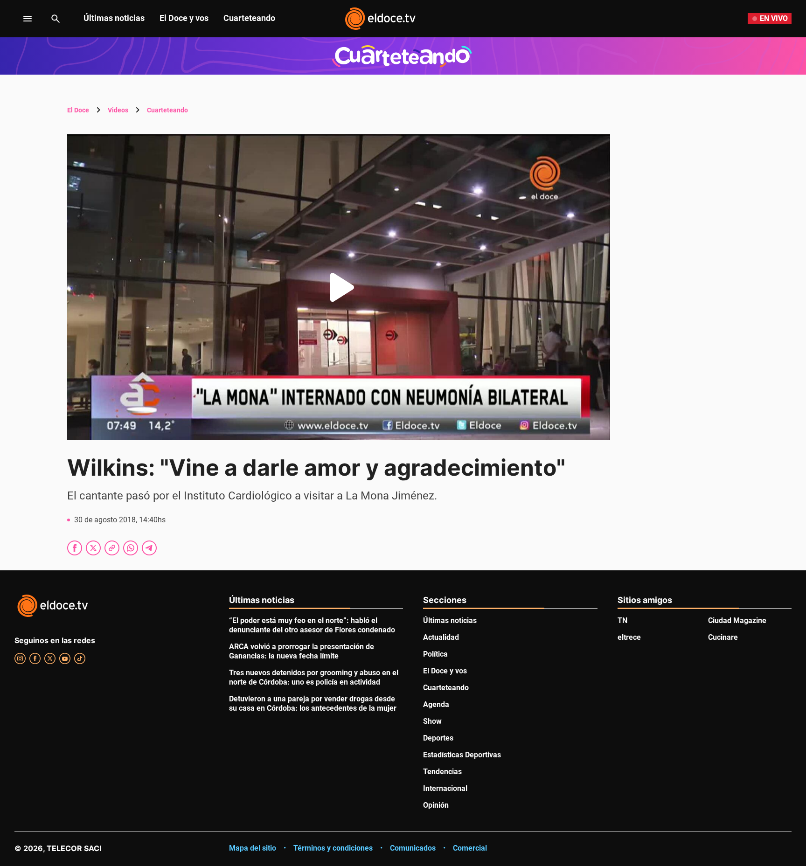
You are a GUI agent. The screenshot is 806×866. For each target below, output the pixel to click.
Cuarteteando (249, 18)
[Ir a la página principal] (380, 18)
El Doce (78, 110)
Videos (118, 110)
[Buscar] (55, 18)
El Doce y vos (184, 18)
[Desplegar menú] (20, 18)
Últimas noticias (114, 18)
